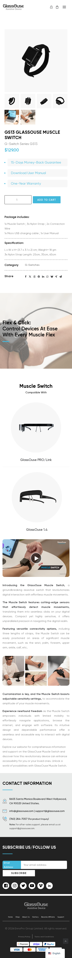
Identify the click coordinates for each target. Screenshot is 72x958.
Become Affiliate (48, 917)
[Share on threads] (34, 277)
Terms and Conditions (44, 937)
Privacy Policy (24, 937)
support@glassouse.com (50, 811)
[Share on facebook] (26, 277)
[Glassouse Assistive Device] (14, 7)
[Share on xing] (56, 277)
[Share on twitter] (30, 277)
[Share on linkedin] (43, 277)
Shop (17, 917)
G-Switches (32, 264)
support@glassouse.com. (22, 828)
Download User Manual (28, 173)
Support (60, 917)
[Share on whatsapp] (48, 277)
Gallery (35, 917)
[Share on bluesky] (52, 277)
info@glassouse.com (21, 811)
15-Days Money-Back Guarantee (36, 162)
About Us (26, 917)
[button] (64, 7)
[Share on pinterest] (39, 277)
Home (10, 917)
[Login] (50, 7)
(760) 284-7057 (18, 818)
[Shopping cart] (56, 7)
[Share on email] (61, 277)
